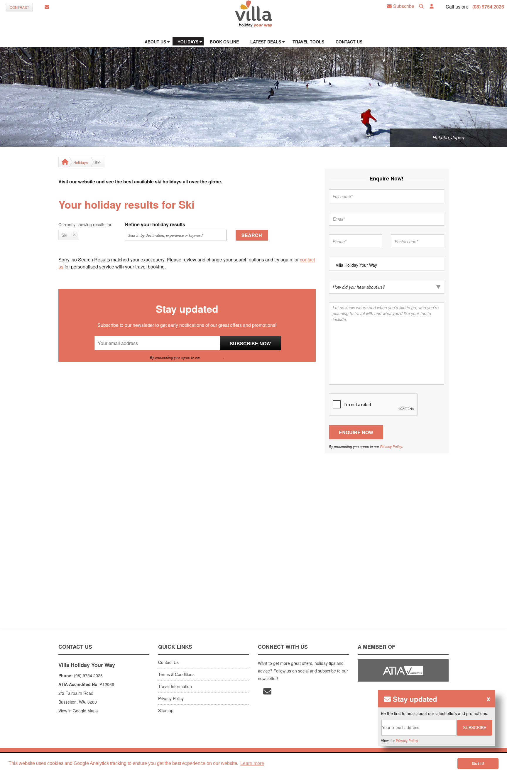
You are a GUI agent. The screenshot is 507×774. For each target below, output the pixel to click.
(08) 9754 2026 (488, 6)
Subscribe (403, 6)
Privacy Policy (212, 357)
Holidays (80, 162)
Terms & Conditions (176, 674)
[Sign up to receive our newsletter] (47, 7)
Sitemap (165, 710)
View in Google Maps (78, 711)
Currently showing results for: (85, 224)
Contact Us (168, 662)
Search (251, 235)
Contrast (19, 7)
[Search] (421, 6)
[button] (432, 6)
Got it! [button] (478, 763)
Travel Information (175, 686)
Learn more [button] (252, 763)
